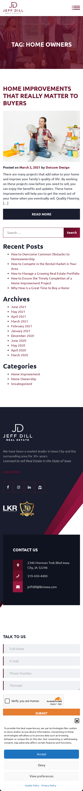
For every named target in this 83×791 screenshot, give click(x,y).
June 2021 (18, 307)
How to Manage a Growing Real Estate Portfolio (45, 273)
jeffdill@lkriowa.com (42, 587)
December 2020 (22, 336)
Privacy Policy (48, 785)
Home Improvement (25, 374)
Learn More (12, 471)
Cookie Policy (32, 785)
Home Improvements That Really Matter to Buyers (40, 95)
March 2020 (19, 355)
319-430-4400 (37, 576)
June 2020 (18, 340)
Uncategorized (21, 384)
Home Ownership (23, 379)
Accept (41, 754)
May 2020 (18, 345)
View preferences (42, 776)
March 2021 (19, 321)
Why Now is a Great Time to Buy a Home (40, 288)
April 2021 (18, 316)
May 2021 (18, 311)
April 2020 (18, 350)
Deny (41, 765)
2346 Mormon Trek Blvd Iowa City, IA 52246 (48, 565)
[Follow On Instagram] (19, 487)
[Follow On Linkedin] (29, 487)
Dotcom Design (58, 167)
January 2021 (20, 331)
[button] (77, 720)
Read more (41, 214)
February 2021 (21, 326)
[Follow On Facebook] (8, 487)
